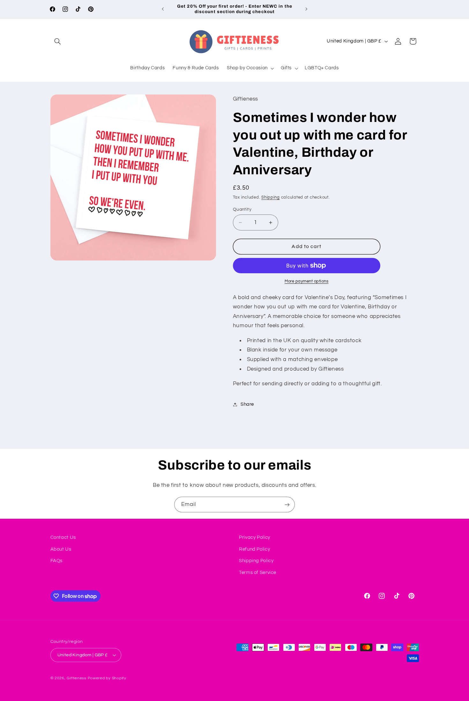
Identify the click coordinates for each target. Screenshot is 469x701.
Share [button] (247, 404)
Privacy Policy (254, 537)
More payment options (307, 281)
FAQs (56, 560)
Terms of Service (257, 572)
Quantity (242, 209)
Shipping (270, 198)
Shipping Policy (256, 560)
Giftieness (76, 678)
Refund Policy (254, 549)
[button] (57, 41)
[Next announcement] (306, 9)
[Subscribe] (287, 504)
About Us (60, 549)
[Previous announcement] (163, 9)
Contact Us (63, 537)
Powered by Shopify (107, 678)
